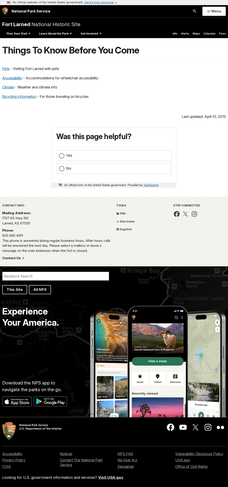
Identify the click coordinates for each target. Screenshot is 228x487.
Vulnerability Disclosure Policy (199, 454)
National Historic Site (41, 24)
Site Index (127, 221)
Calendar (210, 33)
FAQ (122, 213)
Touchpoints (151, 185)
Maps (196, 33)
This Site (15, 289)
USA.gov (182, 460)
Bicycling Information (19, 96)
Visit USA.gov (110, 477)
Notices (66, 454)
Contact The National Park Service (81, 462)
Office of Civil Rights (191, 466)
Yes (69, 155)
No (68, 168)
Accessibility (12, 78)
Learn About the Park (54, 33)
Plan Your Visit (17, 33)
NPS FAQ (125, 454)
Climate (8, 87)
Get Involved (89, 33)
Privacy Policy (13, 460)
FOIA (6, 466)
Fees (222, 33)
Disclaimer (126, 466)
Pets (6, 68)
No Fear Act (127, 460)
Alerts (185, 33)
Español (125, 229)
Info (175, 33)
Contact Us (12, 258)
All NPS (40, 289)
